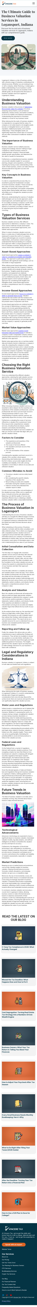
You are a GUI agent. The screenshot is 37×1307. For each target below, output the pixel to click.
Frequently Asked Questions (11, 1287)
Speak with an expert (13, 1245)
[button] (33, 3)
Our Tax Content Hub (9, 1284)
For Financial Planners (9, 1281)
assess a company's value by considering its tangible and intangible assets (16, 257)
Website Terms (6, 1249)
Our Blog (4, 1279)
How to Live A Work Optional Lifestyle (14, 1290)
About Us (5, 1257)
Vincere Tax (17, 1297)
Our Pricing (5, 1260)
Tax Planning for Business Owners (13, 1265)
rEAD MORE (8, 38)
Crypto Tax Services (8, 1274)
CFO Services (6, 1268)
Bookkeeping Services (9, 1271)
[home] (11, 3)
